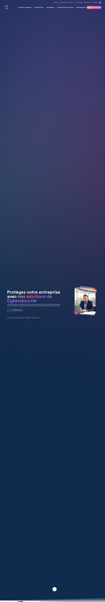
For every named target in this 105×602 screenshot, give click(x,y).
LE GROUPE (55, 2)
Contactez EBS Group (94, 7)
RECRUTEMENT (63, 2)
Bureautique (50, 7)
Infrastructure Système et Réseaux (21, 317)
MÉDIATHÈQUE (87, 2)
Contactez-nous (17, 310)
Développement (81, 7)
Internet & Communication (65, 7)
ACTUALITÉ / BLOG (78, 2)
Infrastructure (39, 7)
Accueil (9, 317)
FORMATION (70, 2)
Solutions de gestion (25, 7)
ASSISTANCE (94, 2)
